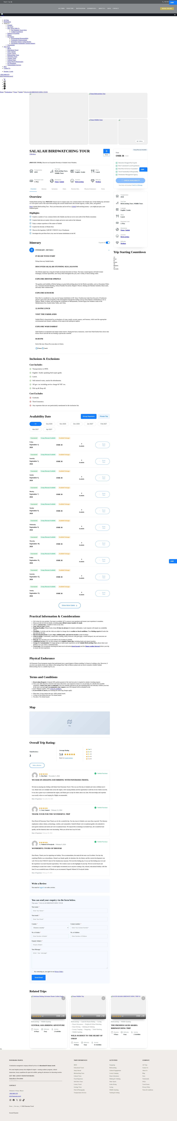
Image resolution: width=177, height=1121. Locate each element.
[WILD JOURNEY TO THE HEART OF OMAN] (88, 1007)
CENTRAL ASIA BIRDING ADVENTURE (48, 1025)
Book (31, 206)
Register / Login (7, 1)
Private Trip (104, 416)
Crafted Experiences (17, 32)
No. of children (75, 932)
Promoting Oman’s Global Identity (21, 41)
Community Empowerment (19, 40)
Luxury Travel (11, 53)
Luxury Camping (77, 1029)
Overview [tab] (33, 189)
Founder (9, 25)
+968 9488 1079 (13, 1093)
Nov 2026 (63, 424)
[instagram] (5, 82)
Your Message (36, 949)
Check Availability (132, 180)
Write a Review (37, 765)
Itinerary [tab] (44, 189)
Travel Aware (145, 1084)
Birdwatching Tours (13, 55)
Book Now (103, 444)
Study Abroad (11, 51)
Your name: (36, 907)
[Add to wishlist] (63, 998)
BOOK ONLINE (167, 8)
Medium (98, 182)
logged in (42, 887)
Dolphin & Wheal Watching (93, 1024)
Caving (99, 1021)
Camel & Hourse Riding (88, 1021)
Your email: (36, 915)
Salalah (61, 182)
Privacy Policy (59, 971)
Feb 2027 (104, 424)
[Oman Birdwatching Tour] (97, 93)
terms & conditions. (56, 689)
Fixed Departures (78, 1079)
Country (35, 924)
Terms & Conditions (147, 1090)
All (35, 424)
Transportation (38, 170)
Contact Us (7, 68)
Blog (5, 66)
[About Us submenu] (105, 8)
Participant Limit (38, 179)
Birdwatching (79, 182)
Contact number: (76, 924)
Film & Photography (79, 1090)
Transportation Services (14, 65)
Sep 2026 (49, 424)
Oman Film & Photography (15, 61)
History (9, 35)
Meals (97, 170)
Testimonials (11, 45)
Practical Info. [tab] (75, 189)
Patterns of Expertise (13, 33)
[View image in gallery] (59, 93)
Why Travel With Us (13, 28)
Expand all (102, 242)
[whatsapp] (5, 89)
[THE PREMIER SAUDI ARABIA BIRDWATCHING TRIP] (128, 1007)
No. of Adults (36, 932)
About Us (144, 1070)
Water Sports (112, 1081)
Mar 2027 (35, 429)
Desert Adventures (77, 1024)
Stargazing (87, 1029)
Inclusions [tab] (55, 189)
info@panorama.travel (6, 76)
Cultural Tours (11, 60)
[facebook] (5, 84)
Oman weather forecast (92, 646)
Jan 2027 (90, 424)
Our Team (10, 27)
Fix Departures (11, 63)
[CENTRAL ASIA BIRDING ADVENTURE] (48, 1007)
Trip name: (35, 903)
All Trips (6, 20)
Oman (57, 182)
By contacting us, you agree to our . (48, 971)
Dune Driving (76, 1027)
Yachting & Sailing (114, 1092)
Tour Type (7, 46)
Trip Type (57, 169)
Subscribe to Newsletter (16, 1078)
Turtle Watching (97, 1029)
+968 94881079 (4, 74)
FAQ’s (144, 1081)
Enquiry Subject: (37, 941)
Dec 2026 (76, 424)
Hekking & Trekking (88, 1027)
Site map (16, 1106)
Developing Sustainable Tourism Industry (23, 43)
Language (77, 170)
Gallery (141, 141)
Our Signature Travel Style (19, 30)
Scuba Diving (113, 1084)
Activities (77, 179)
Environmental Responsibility (19, 38)
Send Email (39, 977)
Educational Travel (12, 50)
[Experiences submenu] (96, 8)
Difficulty (98, 179)
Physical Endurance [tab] (90, 189)
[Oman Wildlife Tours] (96, 120)
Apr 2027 (49, 429)
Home (10, 1106)
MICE (9, 48)
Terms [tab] (103, 189)
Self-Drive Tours (12, 56)
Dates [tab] (64, 189)
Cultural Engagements (115, 1070)
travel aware (76, 646)
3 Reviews (33, 154)
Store (143, 1076)
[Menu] (175, 14)
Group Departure (89, 416)
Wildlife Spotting (46, 1021)
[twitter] (5, 80)
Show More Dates (68, 605)
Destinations (7, 22)
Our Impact (10, 36)
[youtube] (5, 86)
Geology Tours (11, 58)
